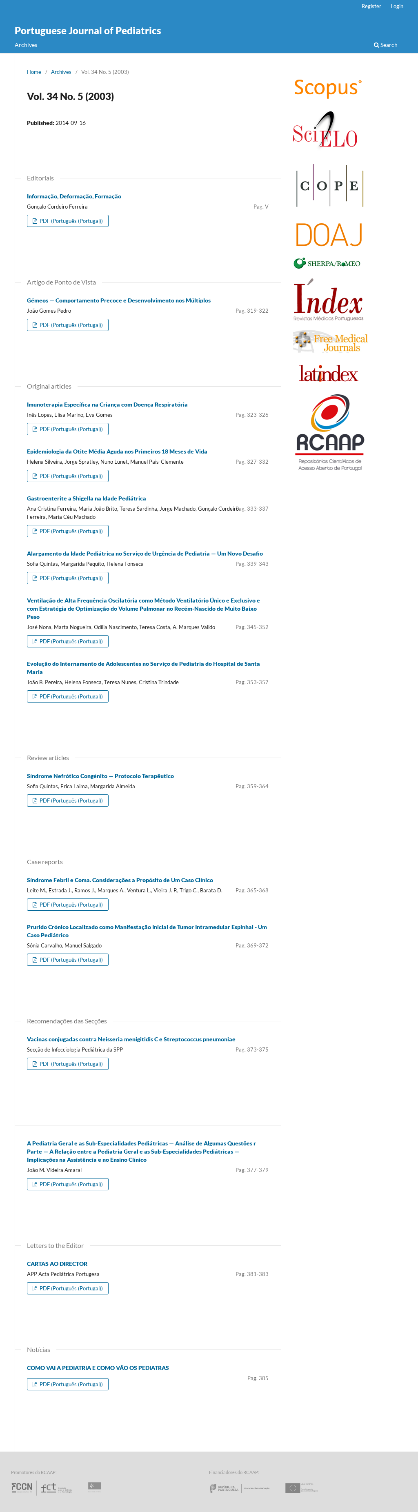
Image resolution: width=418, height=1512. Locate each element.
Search (388, 44)
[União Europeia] (309, 1495)
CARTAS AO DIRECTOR (57, 1263)
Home (34, 72)
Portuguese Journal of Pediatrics (88, 30)
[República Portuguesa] (246, 1495)
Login (397, 6)
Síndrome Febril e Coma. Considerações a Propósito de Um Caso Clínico (120, 879)
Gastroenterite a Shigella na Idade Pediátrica (86, 498)
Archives (26, 44)
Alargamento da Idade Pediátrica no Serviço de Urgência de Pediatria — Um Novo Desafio (145, 553)
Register (371, 6)
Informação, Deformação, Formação (74, 196)
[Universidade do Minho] (96, 1495)
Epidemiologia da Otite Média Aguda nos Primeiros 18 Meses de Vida (117, 451)
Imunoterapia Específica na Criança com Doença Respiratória (107, 404)
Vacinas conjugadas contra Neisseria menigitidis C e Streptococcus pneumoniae (131, 1039)
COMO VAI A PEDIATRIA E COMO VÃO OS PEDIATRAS (98, 1367)
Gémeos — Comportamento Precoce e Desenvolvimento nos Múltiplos (119, 300)
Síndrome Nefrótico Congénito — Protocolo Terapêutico (100, 775)
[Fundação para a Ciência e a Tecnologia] (42, 1495)
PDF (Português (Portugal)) (70, 221)
